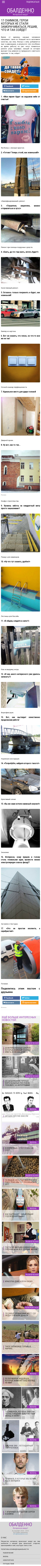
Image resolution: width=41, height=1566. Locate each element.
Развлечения (8, 1553)
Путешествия (8, 1564)
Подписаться (32, 1)
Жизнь (5, 1556)
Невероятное (8, 1560)
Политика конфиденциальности (15, 1549)
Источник (3, 1007)
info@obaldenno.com (20, 1534)
